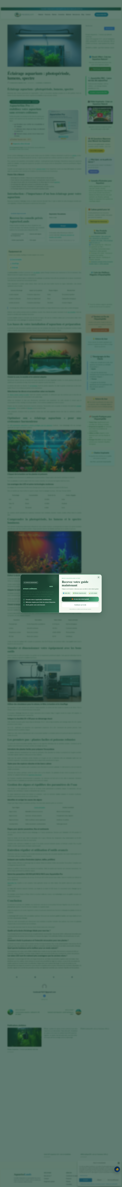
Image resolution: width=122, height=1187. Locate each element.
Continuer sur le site (80, 605)
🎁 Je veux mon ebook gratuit (80, 599)
